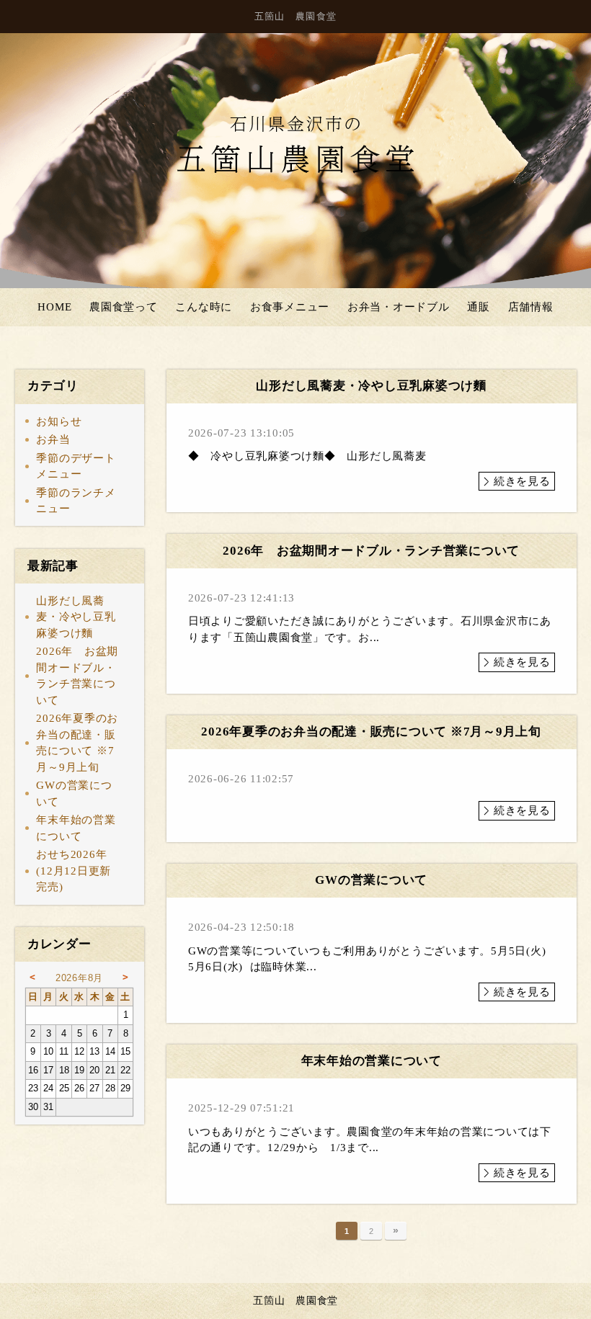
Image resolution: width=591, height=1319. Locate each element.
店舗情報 (531, 307)
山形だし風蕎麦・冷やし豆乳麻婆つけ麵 (75, 617)
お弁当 (53, 439)
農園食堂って (123, 307)
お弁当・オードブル (398, 307)
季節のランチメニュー (75, 501)
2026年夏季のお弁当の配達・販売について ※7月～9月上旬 (77, 742)
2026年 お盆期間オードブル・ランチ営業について (77, 675)
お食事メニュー (289, 307)
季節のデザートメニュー (75, 466)
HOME (54, 307)
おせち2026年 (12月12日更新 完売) (79, 871)
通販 (478, 307)
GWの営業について (74, 793)
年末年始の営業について (75, 828)
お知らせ (58, 421)
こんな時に (203, 307)
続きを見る (522, 481)
